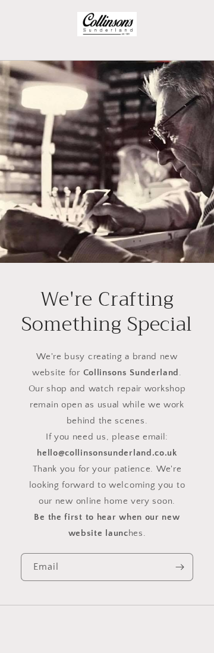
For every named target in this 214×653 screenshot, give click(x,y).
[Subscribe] (179, 567)
